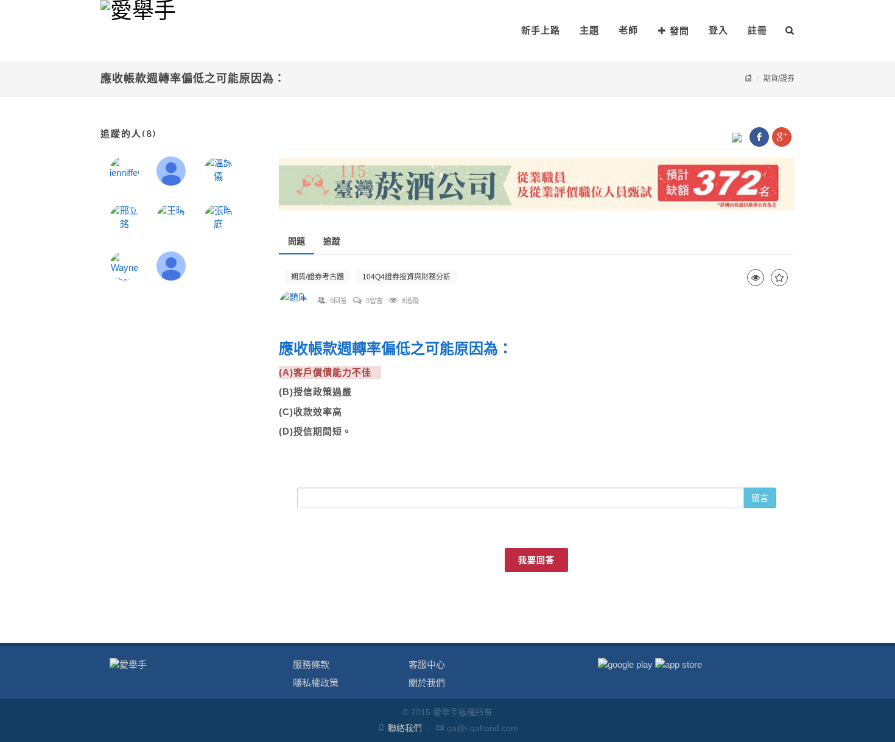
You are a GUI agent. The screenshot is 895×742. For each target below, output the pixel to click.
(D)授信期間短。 (315, 431)
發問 (679, 31)
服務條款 (311, 664)
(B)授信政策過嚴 (320, 392)
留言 (759, 498)
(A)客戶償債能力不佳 (330, 372)
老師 (628, 30)
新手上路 (540, 30)
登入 (718, 30)
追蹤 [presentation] (331, 241)
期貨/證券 (779, 78)
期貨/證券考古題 (317, 277)
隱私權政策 (316, 682)
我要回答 (536, 560)
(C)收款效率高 (315, 412)
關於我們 (427, 682)
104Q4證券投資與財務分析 (406, 277)
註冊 (757, 30)
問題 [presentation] (296, 241)
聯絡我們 (405, 728)
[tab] (296, 241)
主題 (589, 30)
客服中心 (427, 664)
